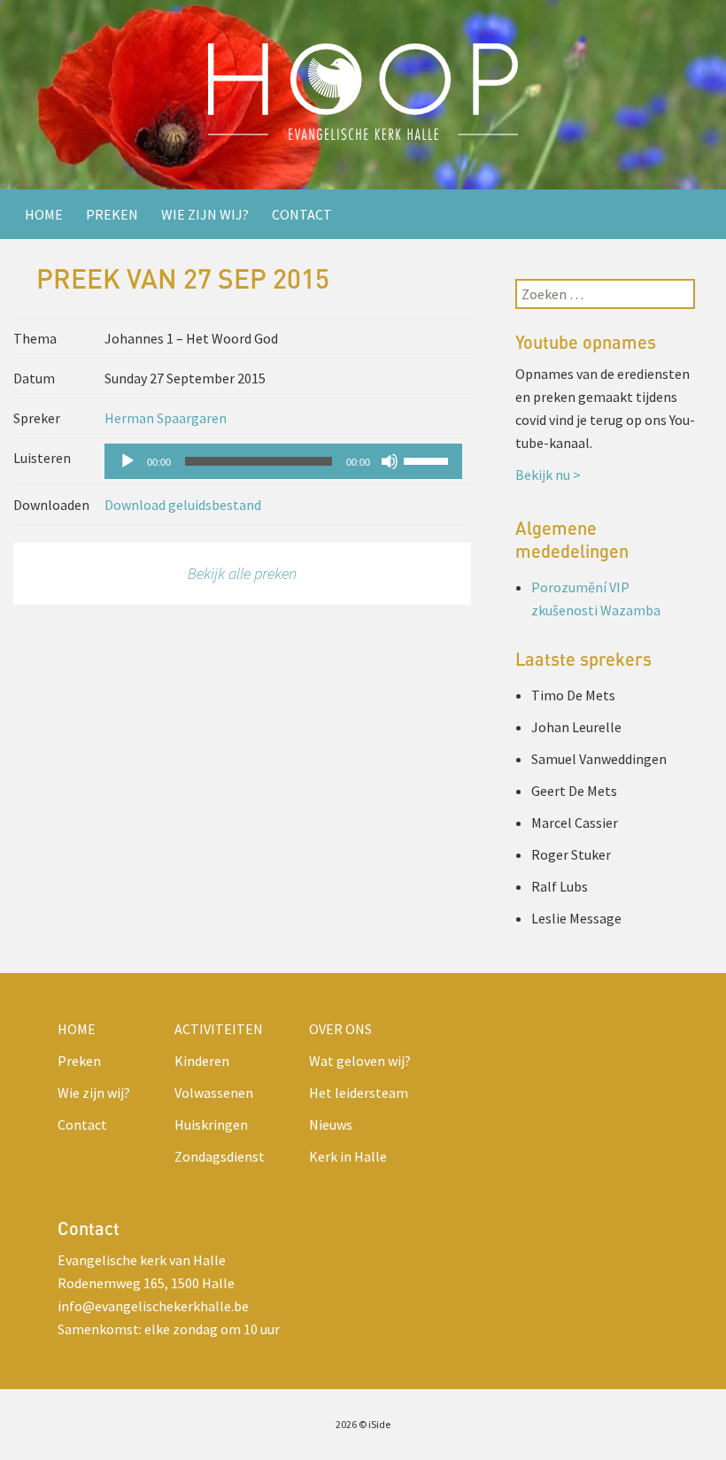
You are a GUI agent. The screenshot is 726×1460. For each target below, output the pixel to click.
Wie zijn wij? (205, 214)
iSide (379, 1424)
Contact (302, 214)
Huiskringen (211, 1124)
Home (44, 214)
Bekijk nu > (548, 474)
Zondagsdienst (219, 1156)
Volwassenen (213, 1092)
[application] (282, 461)
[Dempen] (389, 461)
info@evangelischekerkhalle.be (153, 1306)
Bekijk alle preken (242, 573)
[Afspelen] (127, 461)
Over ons (340, 1029)
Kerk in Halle (348, 1156)
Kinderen (201, 1061)
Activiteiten (218, 1029)
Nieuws (330, 1124)
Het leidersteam (358, 1092)
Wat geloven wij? (360, 1061)
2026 (346, 1424)
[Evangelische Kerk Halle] (363, 94)
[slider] (428, 459)
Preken (112, 214)
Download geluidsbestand (182, 505)
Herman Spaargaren (165, 418)
